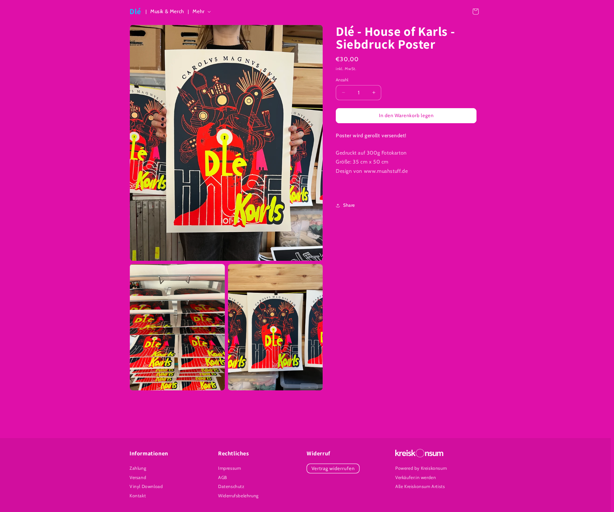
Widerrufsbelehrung (238, 496)
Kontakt (138, 496)
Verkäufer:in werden (415, 477)
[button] (203, 11)
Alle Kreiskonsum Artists (420, 487)
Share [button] (349, 205)
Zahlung (138, 468)
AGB (222, 477)
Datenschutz (231, 486)
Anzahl (342, 79)
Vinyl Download (146, 486)
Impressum (229, 468)
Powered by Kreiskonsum (421, 468)
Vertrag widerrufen (333, 468)
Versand (138, 477)
